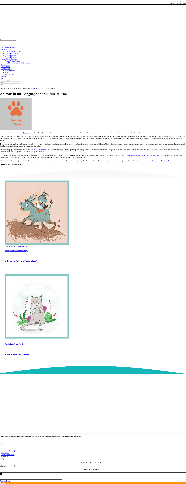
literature (154, 161)
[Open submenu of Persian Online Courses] (17, 59)
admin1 (33, 88)
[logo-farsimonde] (91, 429)
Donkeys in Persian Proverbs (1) (16, 246)
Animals (26, 133)
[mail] (1, 473)
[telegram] (0, 473)
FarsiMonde (165, 161)
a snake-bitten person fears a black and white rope (143, 155)
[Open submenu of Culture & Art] (11, 69)
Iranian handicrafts (40, 150)
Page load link (5, 481)
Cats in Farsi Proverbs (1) (13, 340)
